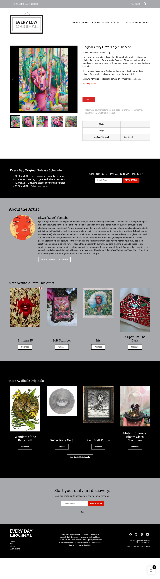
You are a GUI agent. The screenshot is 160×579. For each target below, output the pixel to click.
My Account (135, 4)
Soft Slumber (62, 340)
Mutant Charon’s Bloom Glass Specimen (134, 436)
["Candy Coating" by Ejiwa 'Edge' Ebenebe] (43, 79)
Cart (144, 3)
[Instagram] (136, 534)
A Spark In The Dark (134, 338)
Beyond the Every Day (103, 23)
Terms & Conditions (132, 546)
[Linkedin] (147, 534)
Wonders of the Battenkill (25, 438)
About (12, 546)
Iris (98, 340)
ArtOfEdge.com (89, 83)
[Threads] (141, 534)
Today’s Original (81, 23)
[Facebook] (130, 534)
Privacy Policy (145, 546)
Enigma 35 (25, 340)
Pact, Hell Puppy (98, 440)
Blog (119, 23)
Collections (131, 23)
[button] (74, 79)
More (146, 23)
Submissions (15, 549)
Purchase (25, 347)
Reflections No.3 (61, 440)
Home (12, 541)
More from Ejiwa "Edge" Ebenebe (54, 259)
